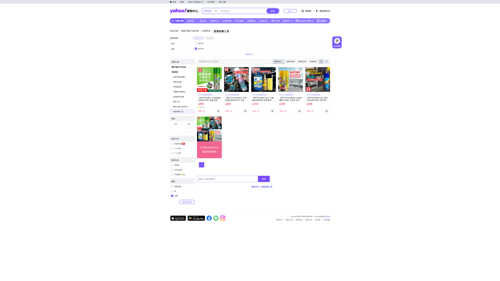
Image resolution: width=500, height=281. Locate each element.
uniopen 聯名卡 (306, 20)
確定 (188, 130)
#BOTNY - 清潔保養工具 (262, 186)
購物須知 (299, 219)
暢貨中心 (215, 20)
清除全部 (210, 38)
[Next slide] (220, 79)
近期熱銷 (313, 61)
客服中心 (279, 219)
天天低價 (239, 20)
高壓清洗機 (177, 82)
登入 (290, 10)
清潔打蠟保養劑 (179, 77)
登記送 (203, 20)
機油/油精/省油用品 (180, 106)
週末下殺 (275, 20)
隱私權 (317, 219)
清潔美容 (174, 72)
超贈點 (323, 20)
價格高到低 (302, 61)
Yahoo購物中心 (184, 11)
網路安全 (309, 219)
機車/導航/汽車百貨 (178, 67)
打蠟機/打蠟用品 (179, 91)
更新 (328, 216)
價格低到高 (291, 61)
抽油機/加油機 (178, 96)
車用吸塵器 (177, 86)
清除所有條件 (187, 202)
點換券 (191, 20)
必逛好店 (263, 20)
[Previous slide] (198, 79)
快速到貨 (227, 20)
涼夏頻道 (251, 20)
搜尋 (264, 178)
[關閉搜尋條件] (216, 10)
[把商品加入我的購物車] (218, 111)
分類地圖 (326, 219)
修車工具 (176, 101)
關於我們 (289, 219)
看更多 (286, 20)
